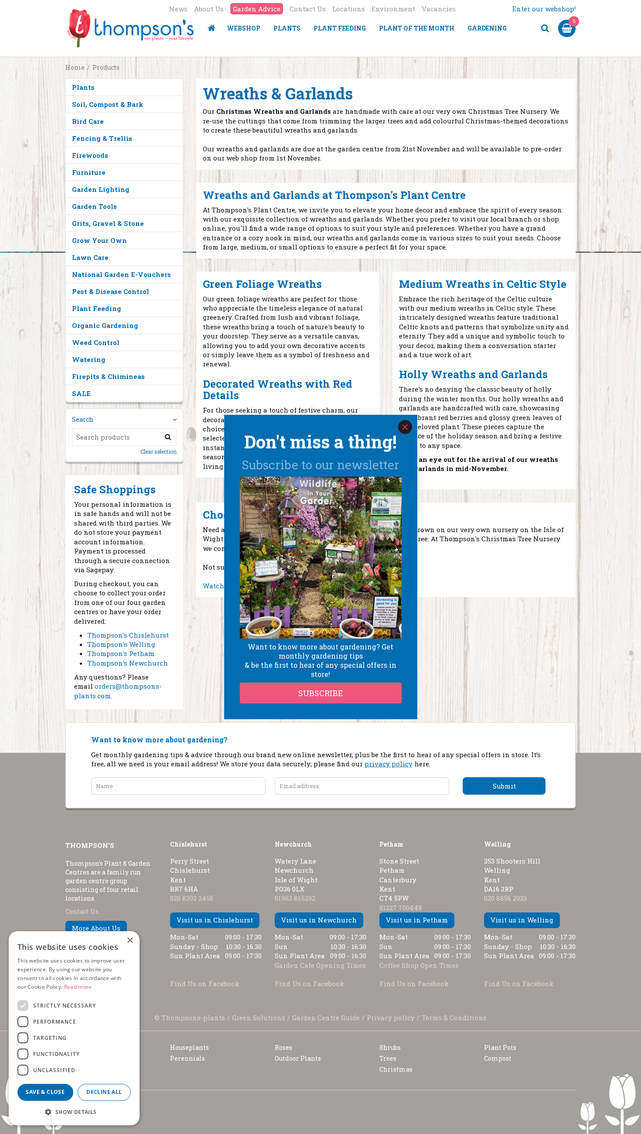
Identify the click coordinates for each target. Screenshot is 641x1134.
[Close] (405, 427)
